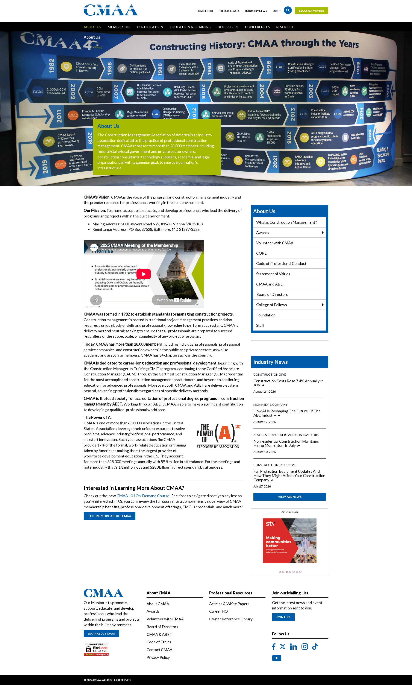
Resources (285, 27)
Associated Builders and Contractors (286, 435)
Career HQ (205, 10)
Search (288, 10)
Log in (277, 10)
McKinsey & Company (270, 404)
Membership (119, 27)
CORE (261, 253)
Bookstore (228, 27)
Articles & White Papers (229, 603)
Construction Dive (269, 374)
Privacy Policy (158, 657)
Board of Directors (272, 294)
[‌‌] (274, 647)
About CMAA (158, 603)
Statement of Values (273, 273)
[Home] (112, 10)
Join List (283, 617)
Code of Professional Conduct (281, 263)
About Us (92, 27)
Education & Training (190, 27)
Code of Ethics (159, 641)
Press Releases (229, 10)
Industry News (256, 10)
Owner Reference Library (231, 619)
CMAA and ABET (270, 284)
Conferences (257, 27)
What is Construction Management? (286, 222)
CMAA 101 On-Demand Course (143, 495)
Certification (150, 27)
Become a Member (311, 10)
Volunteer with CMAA (274, 242)
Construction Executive (274, 465)
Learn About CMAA (101, 633)
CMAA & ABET (159, 634)
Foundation (266, 315)
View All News (289, 496)
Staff (260, 325)
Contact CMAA (159, 649)
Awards (262, 232)
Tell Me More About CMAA (109, 516)
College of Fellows (271, 304)
